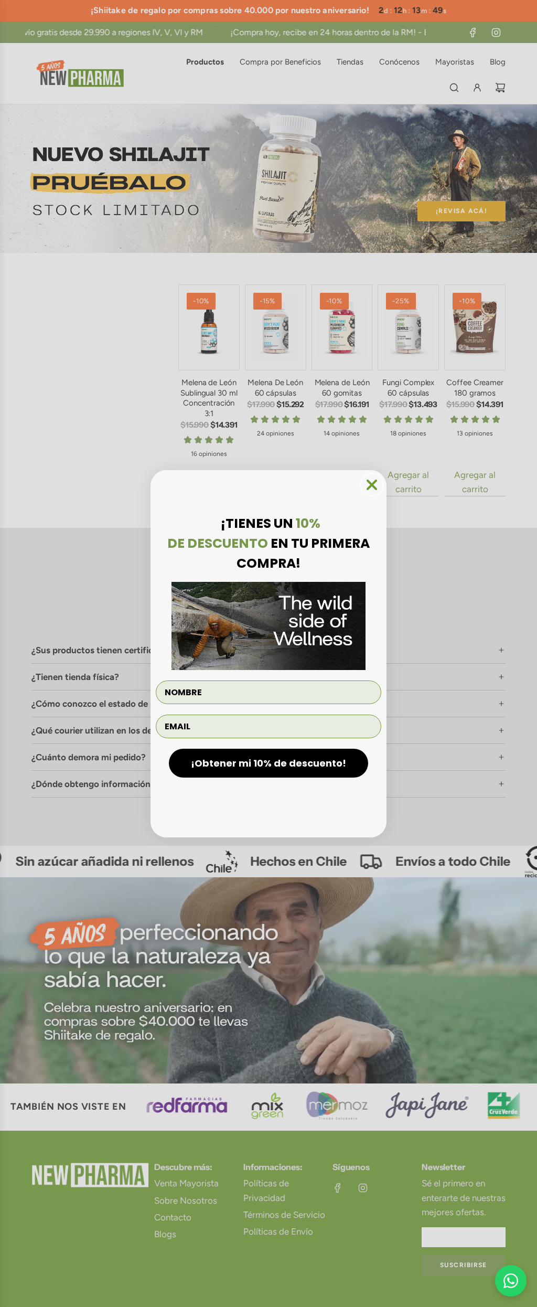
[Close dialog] (371, 484)
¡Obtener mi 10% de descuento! (268, 763)
